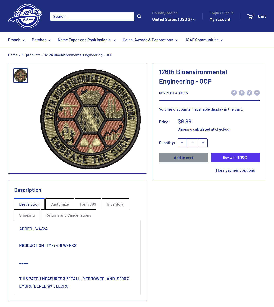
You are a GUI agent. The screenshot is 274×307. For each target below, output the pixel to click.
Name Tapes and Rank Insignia (84, 39)
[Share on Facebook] (234, 92)
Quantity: (167, 142)
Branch (14, 39)
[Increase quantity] (203, 142)
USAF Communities (202, 39)
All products (31, 55)
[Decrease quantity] (182, 142)
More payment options (235, 169)
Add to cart (183, 157)
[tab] (29, 203)
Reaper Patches (173, 92)
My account (220, 19)
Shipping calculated (194, 129)
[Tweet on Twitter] (249, 92)
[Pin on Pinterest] (242, 92)
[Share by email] (257, 92)
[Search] (139, 16)
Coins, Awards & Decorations (148, 39)
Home (12, 55)
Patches (39, 39)
